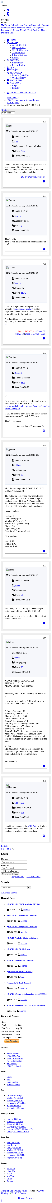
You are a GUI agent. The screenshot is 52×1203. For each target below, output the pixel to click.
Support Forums (14, 1105)
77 (45, 638)
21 (22, 595)
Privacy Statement (20, 55)
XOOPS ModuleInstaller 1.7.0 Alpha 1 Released (26, 1005)
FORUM (13, 60)
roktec (17, 657)
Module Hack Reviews (30, 30)
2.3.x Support (13, 102)
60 (22, 475)
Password (5, 865)
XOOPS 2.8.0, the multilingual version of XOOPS (27, 994)
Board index (12, 97)
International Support (10, 30)
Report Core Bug (14, 1157)
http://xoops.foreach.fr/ (23, 309)
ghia (16, 141)
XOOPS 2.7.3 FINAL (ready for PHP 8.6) (24, 904)
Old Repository (19, 78)
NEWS (12, 68)
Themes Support (24, 27)
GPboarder (19, 803)
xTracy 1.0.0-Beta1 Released (19, 983)
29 (22, 667)
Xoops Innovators (14, 1061)
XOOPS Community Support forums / (24, 100)
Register (15, 88)
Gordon (17, 216)
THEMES (13, 70)
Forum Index (10, 25)
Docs (27, 334)
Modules (35, 334)
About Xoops (13, 1053)
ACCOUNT (15, 83)
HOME (12, 40)
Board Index (17, 62)
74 (45, 353)
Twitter (10, 1181)
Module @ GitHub (20, 75)
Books (9, 1077)
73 (45, 264)
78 (45, 781)
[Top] (44, 181)
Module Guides (13, 1084)
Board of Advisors (15, 1058)
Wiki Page (32, 826)
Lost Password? (33, 876)
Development (38, 27)
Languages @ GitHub (16, 1103)
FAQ (9, 1079)
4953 (23, 151)
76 (45, 566)
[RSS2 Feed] (18, 1193)
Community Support (40, 25)
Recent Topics (18, 65)
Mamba (17, 283)
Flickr (9, 1173)
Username (5, 859)
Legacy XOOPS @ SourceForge (21, 1129)
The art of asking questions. (33, 177)
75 (45, 446)
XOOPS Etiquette (14, 1066)
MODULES (15, 73)
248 (22, 812)
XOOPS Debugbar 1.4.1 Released (21, 960)
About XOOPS (19, 45)
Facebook (11, 1168)
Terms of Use (7, 1191)
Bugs (43, 334)
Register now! (18, 876)
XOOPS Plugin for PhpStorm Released (23, 938)
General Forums (23, 25)
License (15, 57)
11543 (23, 293)
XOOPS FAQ (15, 80)
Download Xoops (14, 1095)
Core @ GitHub (14, 1119)
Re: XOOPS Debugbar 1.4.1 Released (22, 915)
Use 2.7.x (19, 334)
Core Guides (12, 1082)
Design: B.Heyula (26, 1198)
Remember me (10, 871)
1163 (23, 382)
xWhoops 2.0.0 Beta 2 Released (20, 972)
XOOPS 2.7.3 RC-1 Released (19, 949)
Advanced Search (9, 893)
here (7, 324)
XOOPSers (12, 1063)
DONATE (40, 331)
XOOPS (13, 42)
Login (14, 85)
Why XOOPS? (19, 47)
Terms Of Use (18, 52)
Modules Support (8, 27)
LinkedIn (11, 1171)
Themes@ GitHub (15, 1100)
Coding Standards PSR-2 (18, 1131)
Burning (18, 373)
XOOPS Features (20, 50)
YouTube (11, 1176)
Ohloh (9, 1179)
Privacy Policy (20, 1191)
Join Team (11, 1145)
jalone (17, 585)
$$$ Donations (13, 1142)
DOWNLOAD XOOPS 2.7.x (22, 92)
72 (45, 196)
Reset (16, 874)
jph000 (17, 465)
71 (45, 122)
